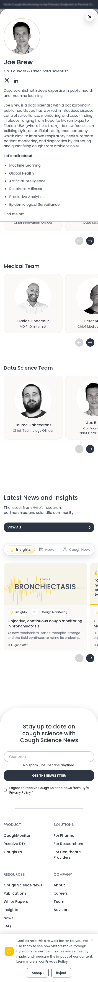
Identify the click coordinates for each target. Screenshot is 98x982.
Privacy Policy (56, 961)
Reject (61, 972)
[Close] (89, 16)
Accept (38, 972)
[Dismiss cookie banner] (92, 939)
